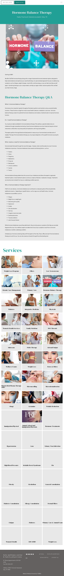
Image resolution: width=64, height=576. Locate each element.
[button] (61, 2)
